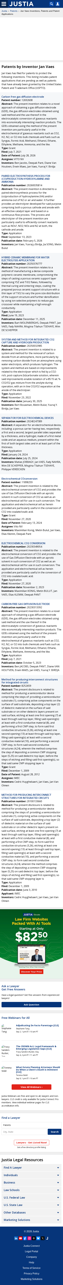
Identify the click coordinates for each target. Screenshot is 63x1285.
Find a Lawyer (11, 1118)
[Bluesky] (38, 1238)
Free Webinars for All (16, 1018)
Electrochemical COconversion (19, 478)
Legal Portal (31, 1251)
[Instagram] (29, 1238)
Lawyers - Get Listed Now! (31, 1142)
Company (31, 1257)
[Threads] (34, 1238)
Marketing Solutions (17, 1220)
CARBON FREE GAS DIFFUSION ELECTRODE (26, 604)
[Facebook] (25, 1238)
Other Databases (15, 1212)
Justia (4, 11)
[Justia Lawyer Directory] (47, 1238)
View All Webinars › (32, 1086)
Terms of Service (31, 1268)
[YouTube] (20, 1238)
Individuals (11, 1175)
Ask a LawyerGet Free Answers (13, 987)
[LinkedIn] (16, 1238)
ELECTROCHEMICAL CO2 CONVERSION (23, 543)
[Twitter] (42, 1238)
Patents (13, 11)
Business (9, 1182)
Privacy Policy (31, 1273)
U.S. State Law (13, 1205)
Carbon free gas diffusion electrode (23, 96)
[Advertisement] (31, 38)
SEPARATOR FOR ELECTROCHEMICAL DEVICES (28, 418)
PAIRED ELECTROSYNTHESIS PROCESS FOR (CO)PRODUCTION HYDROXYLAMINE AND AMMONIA (26, 178)
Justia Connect (31, 1246)
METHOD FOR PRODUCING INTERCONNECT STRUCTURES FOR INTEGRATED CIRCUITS (26, 796)
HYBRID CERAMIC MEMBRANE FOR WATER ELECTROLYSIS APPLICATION (25, 259)
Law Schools (12, 1190)
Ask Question (31, 1004)
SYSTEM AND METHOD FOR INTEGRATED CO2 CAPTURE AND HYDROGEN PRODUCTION (28, 341)
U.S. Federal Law (14, 1197)
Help (31, 1262)
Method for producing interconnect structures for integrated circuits (30, 681)
